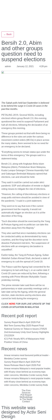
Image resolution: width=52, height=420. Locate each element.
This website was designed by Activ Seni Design (23, 412)
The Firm (26, 390)
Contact (26, 401)
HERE (12, 304)
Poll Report (26, 395)
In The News (26, 399)
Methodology (26, 397)
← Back (8, 34)
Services (26, 393)
